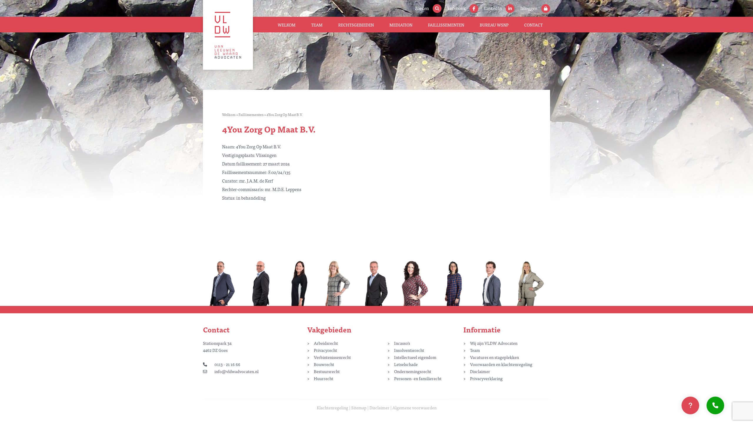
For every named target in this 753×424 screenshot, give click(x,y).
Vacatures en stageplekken (494, 357)
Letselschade (406, 364)
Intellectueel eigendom (415, 357)
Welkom (287, 24)
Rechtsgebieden (356, 24)
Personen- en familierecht (418, 378)
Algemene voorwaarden (414, 407)
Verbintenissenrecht (332, 357)
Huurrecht (323, 378)
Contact (533, 24)
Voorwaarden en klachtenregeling (501, 364)
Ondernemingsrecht (412, 371)
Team (317, 24)
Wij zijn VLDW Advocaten (493, 343)
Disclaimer (480, 371)
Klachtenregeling (332, 407)
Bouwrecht (324, 364)
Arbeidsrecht (326, 343)
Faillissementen (446, 24)
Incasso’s (402, 343)
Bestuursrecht (327, 371)
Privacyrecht (325, 350)
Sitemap (358, 407)
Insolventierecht (409, 350)
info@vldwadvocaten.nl (236, 371)
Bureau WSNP (494, 24)
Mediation (400, 24)
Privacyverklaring (486, 378)
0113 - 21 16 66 (227, 364)
